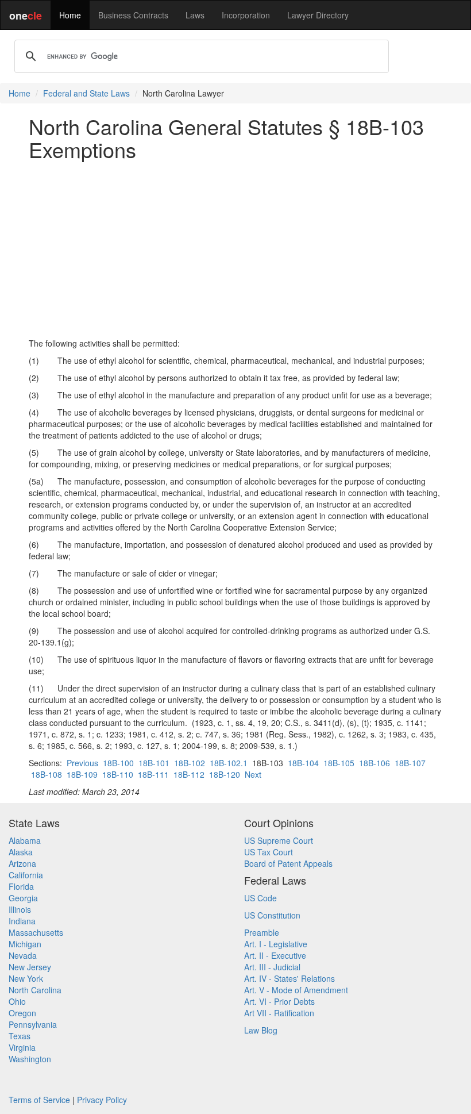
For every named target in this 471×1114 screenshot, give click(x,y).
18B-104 (303, 763)
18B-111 (153, 774)
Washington (30, 1059)
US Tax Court (268, 852)
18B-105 (338, 763)
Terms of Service (39, 1099)
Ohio (17, 1001)
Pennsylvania (33, 1024)
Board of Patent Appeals (288, 863)
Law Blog (260, 1030)
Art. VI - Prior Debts (279, 1001)
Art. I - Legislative (275, 944)
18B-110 (117, 774)
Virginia (22, 1047)
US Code (260, 898)
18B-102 (189, 763)
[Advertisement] (235, 248)
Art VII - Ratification (279, 1013)
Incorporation (246, 15)
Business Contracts (133, 15)
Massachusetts (36, 932)
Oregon (22, 1013)
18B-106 (374, 763)
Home (70, 15)
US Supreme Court (278, 840)
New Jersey (30, 967)
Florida (21, 886)
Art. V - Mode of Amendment (296, 990)
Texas (19, 1036)
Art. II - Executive (275, 955)
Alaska (21, 852)
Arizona (22, 863)
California (26, 875)
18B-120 (224, 774)
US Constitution (272, 915)
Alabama (25, 840)
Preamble (261, 932)
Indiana (22, 921)
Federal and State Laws (86, 93)
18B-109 (82, 774)
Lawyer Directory (318, 15)
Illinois (20, 909)
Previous (82, 763)
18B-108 (46, 774)
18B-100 (118, 763)
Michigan (25, 944)
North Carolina (35, 990)
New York (26, 978)
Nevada (23, 955)
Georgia (23, 898)
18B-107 (410, 763)
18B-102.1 (229, 763)
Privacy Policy (102, 1099)
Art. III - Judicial (272, 967)
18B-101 (153, 763)
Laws (195, 15)
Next (253, 774)
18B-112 (188, 774)
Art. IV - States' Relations (289, 978)
